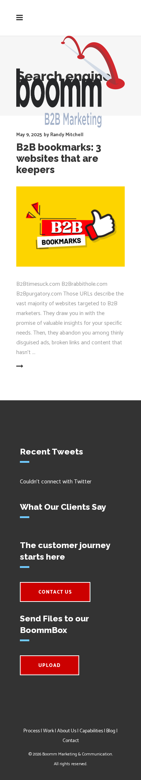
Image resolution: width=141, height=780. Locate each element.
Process (32, 731)
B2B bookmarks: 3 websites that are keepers (58, 158)
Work (48, 731)
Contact (71, 741)
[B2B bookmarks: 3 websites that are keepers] (70, 226)
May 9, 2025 (29, 135)
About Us (66, 731)
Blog (110, 731)
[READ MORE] (37, 367)
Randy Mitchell (67, 135)
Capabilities (91, 731)
